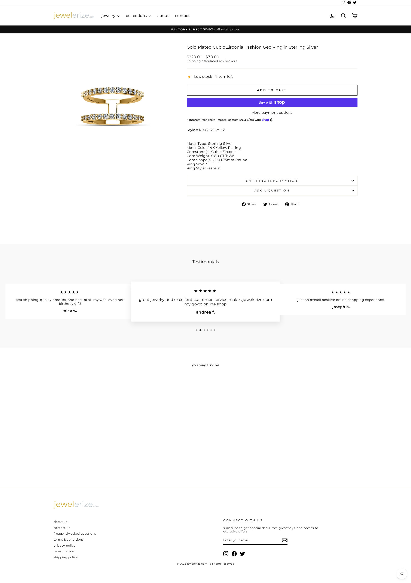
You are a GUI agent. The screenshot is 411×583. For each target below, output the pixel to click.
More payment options (272, 113)
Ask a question (272, 190)
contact (182, 15)
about (163, 15)
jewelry (109, 15)
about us (60, 521)
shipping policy (66, 557)
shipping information (272, 180)
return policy (64, 551)
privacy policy (65, 545)
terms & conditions (68, 539)
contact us (62, 527)
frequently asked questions (75, 533)
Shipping (194, 61)
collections (137, 15)
